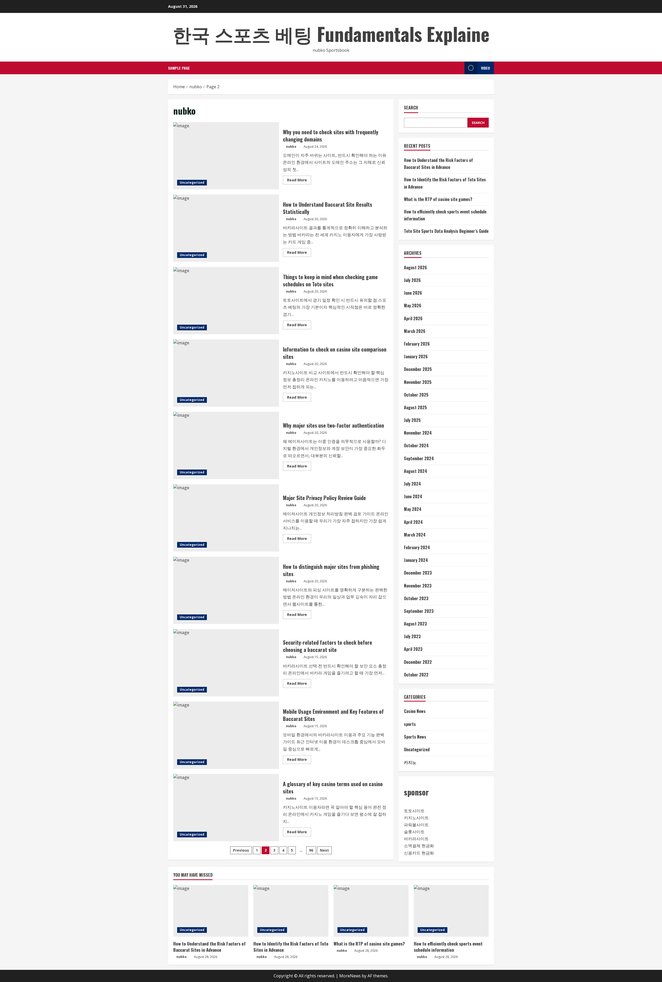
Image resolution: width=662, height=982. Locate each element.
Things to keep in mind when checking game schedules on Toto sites (226, 300)
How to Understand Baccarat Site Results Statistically (226, 228)
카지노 (410, 762)
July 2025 (412, 420)
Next (324, 850)
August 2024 (415, 471)
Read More (299, 180)
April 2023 (413, 649)
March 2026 (414, 331)
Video (485, 68)
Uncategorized (192, 182)
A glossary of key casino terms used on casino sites (226, 807)
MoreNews (350, 976)
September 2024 (419, 458)
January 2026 (416, 356)
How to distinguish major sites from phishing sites (226, 590)
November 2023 (418, 586)
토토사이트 (414, 811)
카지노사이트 (416, 818)
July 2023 (412, 636)
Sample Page (179, 68)
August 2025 (415, 407)
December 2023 (418, 573)
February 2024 (417, 547)
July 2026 (412, 280)
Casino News (415, 711)
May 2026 (412, 305)
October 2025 (416, 395)
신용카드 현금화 (419, 853)
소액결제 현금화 (419, 846)
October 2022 (416, 675)
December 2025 (418, 369)
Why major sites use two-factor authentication (226, 445)
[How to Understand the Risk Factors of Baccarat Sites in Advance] (210, 911)
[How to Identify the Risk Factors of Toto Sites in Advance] (290, 911)
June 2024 (413, 496)
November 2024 (418, 433)
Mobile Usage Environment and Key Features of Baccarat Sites (226, 735)
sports (410, 724)
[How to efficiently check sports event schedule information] (451, 911)
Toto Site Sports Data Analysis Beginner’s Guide (446, 231)
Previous (241, 850)
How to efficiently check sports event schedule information (448, 946)
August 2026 (415, 267)
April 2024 (413, 522)
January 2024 (416, 560)
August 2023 (415, 624)
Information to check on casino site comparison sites (226, 373)
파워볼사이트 (416, 825)
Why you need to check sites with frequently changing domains (226, 155)
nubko (291, 146)
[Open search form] (459, 68)
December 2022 (418, 662)
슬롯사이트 (414, 832)
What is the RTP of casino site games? (438, 199)
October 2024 (416, 445)
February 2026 (417, 344)
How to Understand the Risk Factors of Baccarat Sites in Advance (209, 946)
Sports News (415, 737)
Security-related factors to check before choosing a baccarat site (226, 662)
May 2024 (413, 509)
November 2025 (418, 382)
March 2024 (415, 535)
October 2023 (416, 598)
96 (311, 850)
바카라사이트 (416, 839)
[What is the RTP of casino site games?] (371, 911)
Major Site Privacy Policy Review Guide (226, 518)
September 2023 (419, 611)
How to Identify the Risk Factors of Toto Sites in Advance (290, 946)
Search (411, 108)
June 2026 (413, 293)
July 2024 (412, 484)
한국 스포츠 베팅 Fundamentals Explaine (331, 33)
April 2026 (413, 318)
